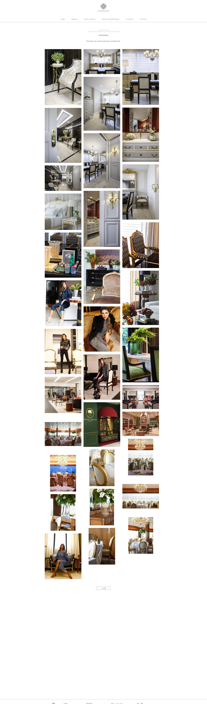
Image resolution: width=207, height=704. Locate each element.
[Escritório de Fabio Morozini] (141, 246)
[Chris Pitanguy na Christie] (64, 557)
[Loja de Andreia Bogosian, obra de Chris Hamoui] (141, 356)
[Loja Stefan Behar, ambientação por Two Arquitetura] (103, 425)
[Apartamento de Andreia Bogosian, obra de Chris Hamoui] (103, 277)
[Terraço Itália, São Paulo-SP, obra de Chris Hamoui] (64, 435)
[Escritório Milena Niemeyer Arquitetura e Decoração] (64, 78)
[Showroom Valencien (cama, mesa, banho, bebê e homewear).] (64, 213)
